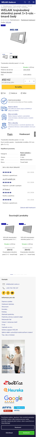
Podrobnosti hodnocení (28, 20)
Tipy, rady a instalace (8, 335)
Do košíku (18, 87)
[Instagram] (8, 293)
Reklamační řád (6, 319)
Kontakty (4, 309)
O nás (3, 325)
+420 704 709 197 (12, 288)
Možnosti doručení (6, 72)
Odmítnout (9, 433)
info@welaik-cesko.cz (12, 284)
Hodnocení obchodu (8, 304)
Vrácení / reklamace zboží (9, 322)
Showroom (5, 307)
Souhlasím (26, 433)
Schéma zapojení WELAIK (10, 330)
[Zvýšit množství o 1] (34, 81)
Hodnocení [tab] (24, 134)
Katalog (4, 312)
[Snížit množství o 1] (25, 81)
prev (1, 234)
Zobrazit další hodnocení (27, 208)
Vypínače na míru (7, 327)
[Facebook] (4, 293)
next (35, 234)
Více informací (5, 423)
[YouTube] (12, 293)
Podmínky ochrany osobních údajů (12, 317)
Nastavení (18, 427)
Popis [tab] (10, 134)
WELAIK (8, 22)
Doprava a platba (7, 301)
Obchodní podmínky (8, 314)
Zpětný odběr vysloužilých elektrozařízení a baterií (17, 332)
